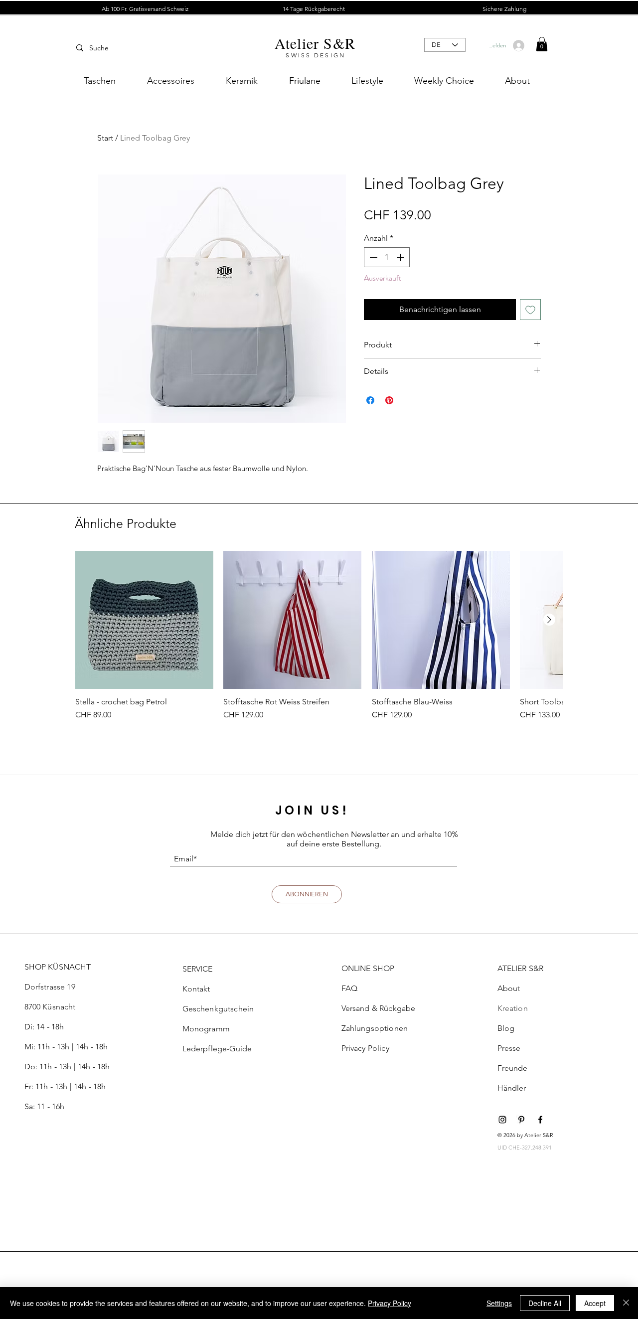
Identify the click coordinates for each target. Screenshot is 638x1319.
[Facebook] (540, 1120)
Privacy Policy (389, 1303)
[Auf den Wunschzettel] (530, 309)
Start (105, 138)
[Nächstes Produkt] (549, 620)
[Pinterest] (521, 1120)
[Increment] (401, 257)
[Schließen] (626, 1303)
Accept (595, 1303)
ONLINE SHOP (368, 968)
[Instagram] (502, 1120)
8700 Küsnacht (50, 1006)
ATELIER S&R (520, 968)
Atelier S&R (315, 43)
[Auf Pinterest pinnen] (389, 400)
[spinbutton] (386, 257)
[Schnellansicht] (144, 620)
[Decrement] (372, 257)
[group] (319, 640)
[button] (313, 8)
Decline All (544, 1303)
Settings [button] (499, 1303)
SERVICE (197, 969)
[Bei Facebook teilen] (370, 400)
